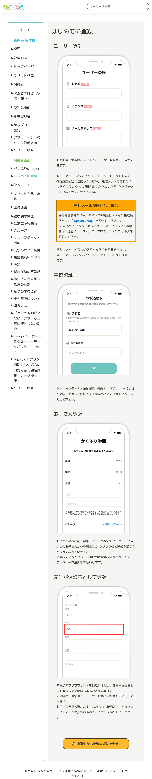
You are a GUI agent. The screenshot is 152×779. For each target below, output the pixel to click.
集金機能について (27, 257)
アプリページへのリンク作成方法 (27, 140)
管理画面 (20, 58)
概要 (17, 49)
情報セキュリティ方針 (52, 771)
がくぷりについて (27, 168)
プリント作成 (24, 75)
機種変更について (27, 298)
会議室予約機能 (25, 223)
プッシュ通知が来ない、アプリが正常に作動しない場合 (27, 321)
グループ (20, 230)
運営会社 (103, 771)
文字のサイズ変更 (27, 250)
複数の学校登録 (25, 291)
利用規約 (31, 771)
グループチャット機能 (27, 240)
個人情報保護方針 (80, 771)
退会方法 (20, 306)
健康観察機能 (24, 216)
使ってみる (22, 185)
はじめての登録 (25, 176)
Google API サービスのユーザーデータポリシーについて (28, 344)
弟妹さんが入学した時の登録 (27, 282)
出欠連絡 (20, 207)
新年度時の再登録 (27, 271)
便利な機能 (22, 107)
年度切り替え (24, 116)
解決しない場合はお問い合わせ (98, 743)
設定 (17, 264)
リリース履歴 (24, 150)
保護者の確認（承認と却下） (27, 96)
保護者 (19, 84)
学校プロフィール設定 (27, 128)
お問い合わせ (118, 771)
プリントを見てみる (27, 196)
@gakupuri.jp (83, 221)
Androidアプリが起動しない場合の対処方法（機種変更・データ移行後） (27, 370)
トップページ (24, 66)
